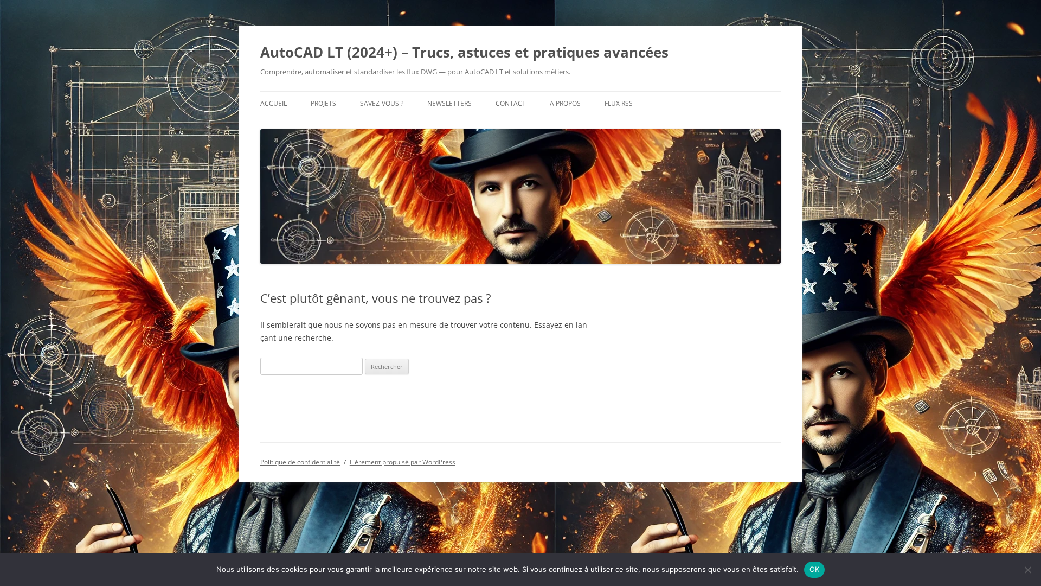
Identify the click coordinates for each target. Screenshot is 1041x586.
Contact (511, 103)
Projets (323, 103)
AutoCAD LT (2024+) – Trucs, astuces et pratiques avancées (464, 52)
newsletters (449, 103)
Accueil (273, 103)
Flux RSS (619, 103)
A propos (565, 103)
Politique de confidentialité (300, 462)
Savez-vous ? (381, 103)
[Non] (1027, 569)
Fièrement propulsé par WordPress (402, 462)
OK (814, 569)
